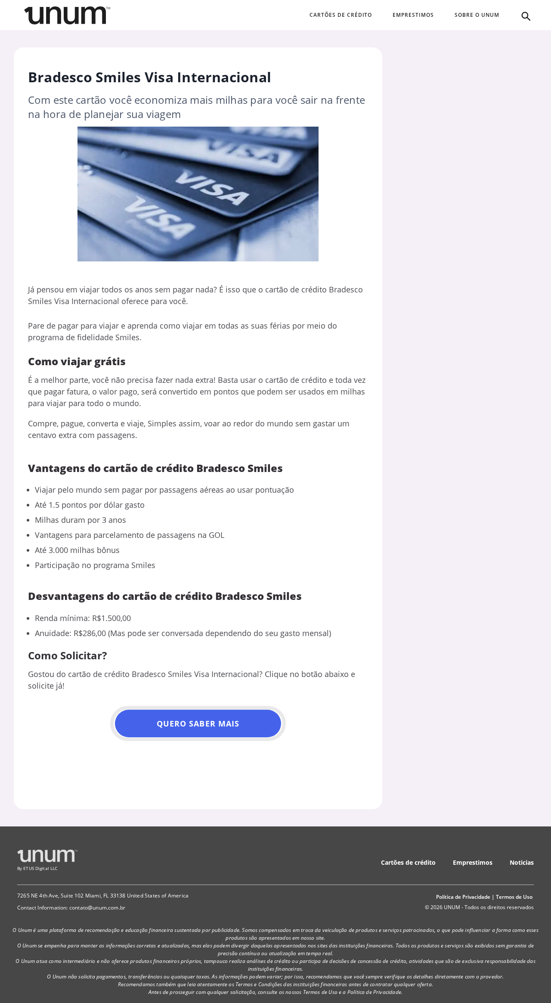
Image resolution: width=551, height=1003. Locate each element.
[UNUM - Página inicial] (67, 15)
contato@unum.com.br (97, 907)
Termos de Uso (514, 897)
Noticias (522, 862)
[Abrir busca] (525, 15)
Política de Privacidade (463, 897)
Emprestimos (472, 862)
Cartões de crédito (408, 862)
